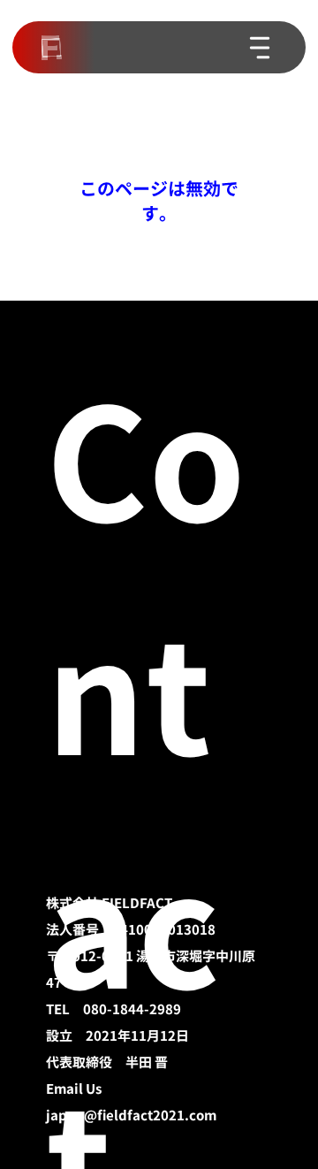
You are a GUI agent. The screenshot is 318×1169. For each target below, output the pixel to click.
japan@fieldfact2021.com (131, 1115)
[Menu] (260, 47)
